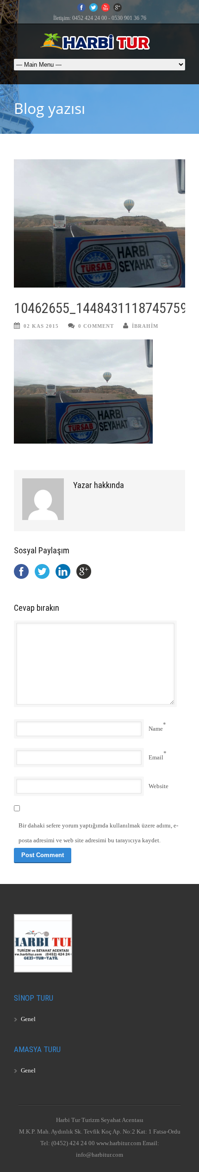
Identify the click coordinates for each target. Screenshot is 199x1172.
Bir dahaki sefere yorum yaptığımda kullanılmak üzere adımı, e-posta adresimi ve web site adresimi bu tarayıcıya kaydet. (98, 833)
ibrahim (145, 326)
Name (156, 728)
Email (156, 757)
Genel (28, 1018)
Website (158, 786)
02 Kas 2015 (41, 326)
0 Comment (96, 326)
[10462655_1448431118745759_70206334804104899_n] (99, 223)
